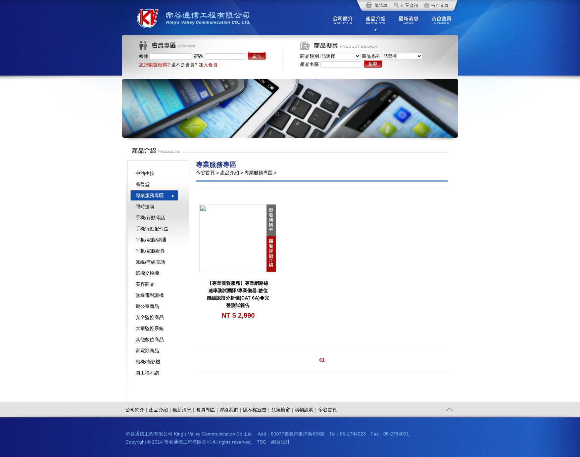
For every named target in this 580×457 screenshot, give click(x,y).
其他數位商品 (150, 339)
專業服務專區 (150, 195)
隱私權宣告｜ (257, 409)
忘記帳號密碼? (154, 64)
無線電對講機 (150, 295)
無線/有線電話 (150, 262)
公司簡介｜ (137, 409)
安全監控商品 (150, 317)
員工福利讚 (147, 372)
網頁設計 (280, 442)
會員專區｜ (208, 409)
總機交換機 (147, 273)
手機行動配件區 (152, 228)
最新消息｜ (184, 409)
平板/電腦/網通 (151, 239)
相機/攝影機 (148, 361)
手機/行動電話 (150, 217)
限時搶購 (145, 206)
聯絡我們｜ (231, 409)
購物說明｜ (306, 409)
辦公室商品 (147, 306)
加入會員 (208, 64)
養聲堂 (143, 184)
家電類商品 (147, 350)
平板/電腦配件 (150, 251)
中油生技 (145, 173)
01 (322, 360)
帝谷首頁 (327, 409)
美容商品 (145, 284)
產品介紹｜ (161, 409)
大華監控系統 (150, 328)
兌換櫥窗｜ (283, 409)
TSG (262, 442)
